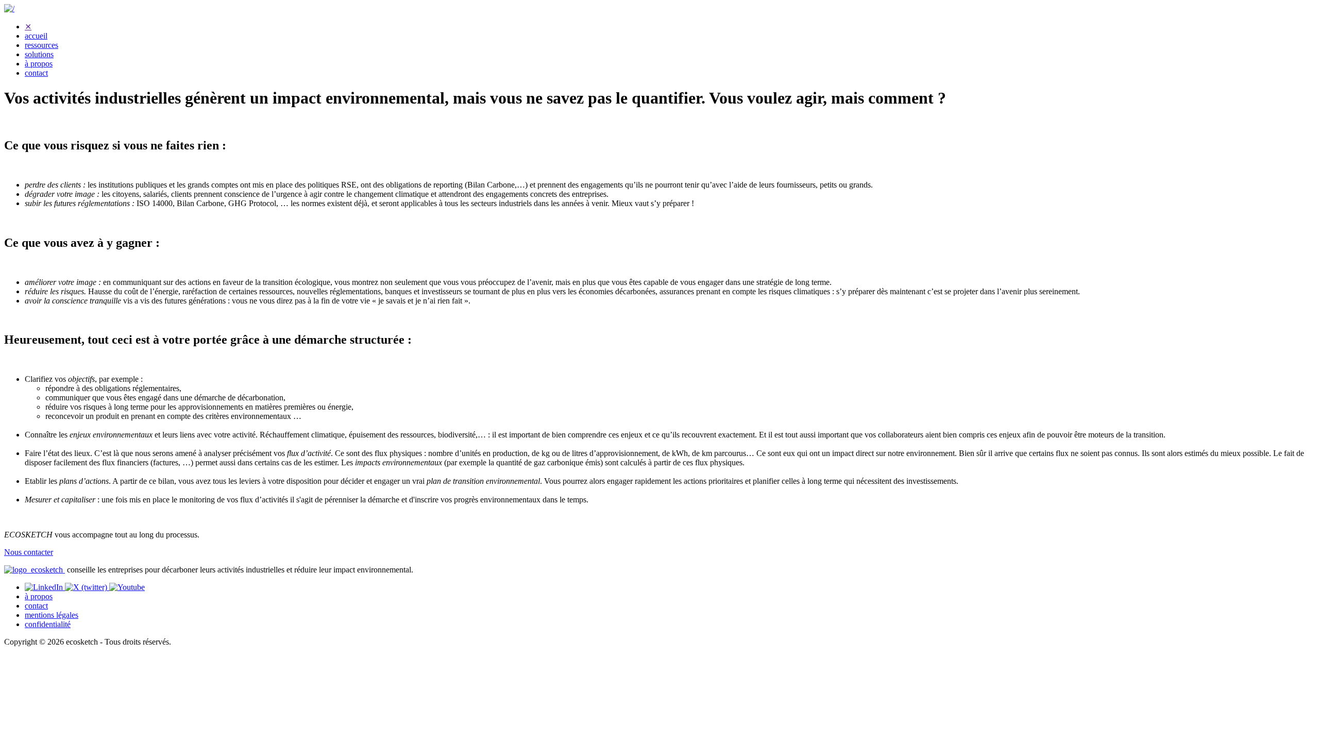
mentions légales (51, 615)
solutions (39, 54)
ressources (41, 45)
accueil (36, 35)
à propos (39, 63)
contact (36, 73)
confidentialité (48, 624)
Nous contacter (28, 552)
